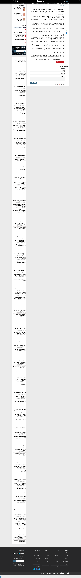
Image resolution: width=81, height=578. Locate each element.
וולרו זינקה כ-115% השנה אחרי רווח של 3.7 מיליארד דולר (19, 367)
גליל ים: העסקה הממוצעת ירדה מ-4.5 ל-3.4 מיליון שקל (20, 192)
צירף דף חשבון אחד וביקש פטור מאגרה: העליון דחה (19, 147)
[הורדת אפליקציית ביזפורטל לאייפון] (16, 553)
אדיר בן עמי (21, 381)
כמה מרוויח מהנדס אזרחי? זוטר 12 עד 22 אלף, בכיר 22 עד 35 (20, 254)
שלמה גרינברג (20, 15)
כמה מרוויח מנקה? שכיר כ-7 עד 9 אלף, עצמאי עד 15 (20, 266)
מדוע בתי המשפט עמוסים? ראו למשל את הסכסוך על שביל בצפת (20, 488)
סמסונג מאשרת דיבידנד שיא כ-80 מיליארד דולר (20, 384)
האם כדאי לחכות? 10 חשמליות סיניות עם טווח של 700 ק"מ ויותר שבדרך (20, 275)
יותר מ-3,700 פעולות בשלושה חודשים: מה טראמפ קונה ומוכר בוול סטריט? (20, 78)
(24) (17, 15)
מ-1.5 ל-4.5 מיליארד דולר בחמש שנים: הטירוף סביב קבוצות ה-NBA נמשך (20, 143)
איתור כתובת (47, 566)
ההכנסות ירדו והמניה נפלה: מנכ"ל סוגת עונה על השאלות (20, 515)
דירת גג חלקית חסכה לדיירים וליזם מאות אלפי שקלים (20, 156)
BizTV (67, 564)
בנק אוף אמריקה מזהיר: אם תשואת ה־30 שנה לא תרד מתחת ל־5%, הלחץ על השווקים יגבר (19, 410)
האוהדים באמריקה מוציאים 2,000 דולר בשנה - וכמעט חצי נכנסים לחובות (20, 139)
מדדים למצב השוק (65, 563)
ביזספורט (24, 140)
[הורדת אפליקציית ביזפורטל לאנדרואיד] (21, 553)
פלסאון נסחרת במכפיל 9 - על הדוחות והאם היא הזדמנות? (20, 284)
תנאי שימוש (41, 546)
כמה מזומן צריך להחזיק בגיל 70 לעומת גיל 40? (20, 65)
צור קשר (37, 546)
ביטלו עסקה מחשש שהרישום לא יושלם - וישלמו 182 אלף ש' (19, 201)
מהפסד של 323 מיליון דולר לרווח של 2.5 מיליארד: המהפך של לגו (20, 99)
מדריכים (24, 180)
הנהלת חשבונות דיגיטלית (37, 555)
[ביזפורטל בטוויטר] (34, 569)
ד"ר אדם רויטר (19, 62)
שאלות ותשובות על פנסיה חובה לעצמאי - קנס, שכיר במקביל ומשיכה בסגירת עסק (19, 178)
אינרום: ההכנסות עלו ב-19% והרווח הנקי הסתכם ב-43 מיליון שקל (19, 480)
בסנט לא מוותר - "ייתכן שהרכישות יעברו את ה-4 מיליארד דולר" (19, 528)
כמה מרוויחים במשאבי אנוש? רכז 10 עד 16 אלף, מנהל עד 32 (19, 241)
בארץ (61, 5)
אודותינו (45, 546)
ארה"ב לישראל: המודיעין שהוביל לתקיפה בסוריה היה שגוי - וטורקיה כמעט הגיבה (20, 187)
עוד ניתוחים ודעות (19, 22)
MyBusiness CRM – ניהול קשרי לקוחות (36, 563)
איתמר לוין (21, 88)
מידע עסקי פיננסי (38, 556)
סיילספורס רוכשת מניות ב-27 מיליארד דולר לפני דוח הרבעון (20, 319)
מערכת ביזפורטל (20, 75)
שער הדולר (33, 3)
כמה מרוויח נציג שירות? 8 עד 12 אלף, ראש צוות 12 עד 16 (20, 271)
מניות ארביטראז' (47, 558)
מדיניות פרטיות (33, 546)
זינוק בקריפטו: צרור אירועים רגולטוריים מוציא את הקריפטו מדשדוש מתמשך (17, 19)
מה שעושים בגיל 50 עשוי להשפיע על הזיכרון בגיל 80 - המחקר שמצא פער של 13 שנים (19, 210)
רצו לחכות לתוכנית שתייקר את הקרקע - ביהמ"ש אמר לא (19, 173)
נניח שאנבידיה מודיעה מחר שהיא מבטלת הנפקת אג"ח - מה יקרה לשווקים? (18, 13)
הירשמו (67, 1)
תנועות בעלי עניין (65, 561)
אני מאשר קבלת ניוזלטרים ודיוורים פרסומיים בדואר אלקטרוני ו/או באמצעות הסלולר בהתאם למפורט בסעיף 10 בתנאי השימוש (20, 53)
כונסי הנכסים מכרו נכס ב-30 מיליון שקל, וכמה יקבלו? (20, 423)
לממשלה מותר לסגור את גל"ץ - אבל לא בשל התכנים (20, 501)
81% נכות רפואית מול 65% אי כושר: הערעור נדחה (20, 151)
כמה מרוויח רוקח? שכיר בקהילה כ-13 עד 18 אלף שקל (20, 237)
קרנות (67, 556)
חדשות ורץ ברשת (56, 566)
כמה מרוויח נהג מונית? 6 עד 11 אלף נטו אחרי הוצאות (19, 113)
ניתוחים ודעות (22, 5)
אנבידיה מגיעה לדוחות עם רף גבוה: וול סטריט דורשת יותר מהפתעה (20, 224)
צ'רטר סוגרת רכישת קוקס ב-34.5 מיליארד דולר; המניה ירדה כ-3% (21, 419)
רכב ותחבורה (24, 276)
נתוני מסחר (37, 3)
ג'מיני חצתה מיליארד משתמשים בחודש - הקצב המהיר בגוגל (19, 126)
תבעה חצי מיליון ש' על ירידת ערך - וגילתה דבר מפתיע (20, 397)
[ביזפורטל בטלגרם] (15, 1)
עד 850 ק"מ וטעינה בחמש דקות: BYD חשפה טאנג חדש (20, 311)
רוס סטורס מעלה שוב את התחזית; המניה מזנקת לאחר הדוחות (20, 524)
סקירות (57, 556)
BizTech (24, 127)
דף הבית (49, 546)
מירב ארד (22, 123)
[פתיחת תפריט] (77, 1)
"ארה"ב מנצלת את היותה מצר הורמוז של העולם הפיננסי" (20, 471)
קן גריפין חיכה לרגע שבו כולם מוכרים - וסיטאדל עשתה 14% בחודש (20, 346)
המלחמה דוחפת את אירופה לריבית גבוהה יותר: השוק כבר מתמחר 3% (20, 405)
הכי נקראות (23, 25)
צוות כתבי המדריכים (20, 180)
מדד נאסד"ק (47, 553)
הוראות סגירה (56, 564)
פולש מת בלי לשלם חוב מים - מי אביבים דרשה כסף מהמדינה (21, 359)
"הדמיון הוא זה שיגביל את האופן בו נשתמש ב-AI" (20, 445)
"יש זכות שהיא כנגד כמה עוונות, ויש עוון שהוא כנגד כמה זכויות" (19, 82)
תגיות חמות (57, 552)
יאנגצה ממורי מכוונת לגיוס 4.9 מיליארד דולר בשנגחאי (19, 354)
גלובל (54, 3)
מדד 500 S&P (47, 556)
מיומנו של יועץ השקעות (22, 105)
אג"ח (67, 553)
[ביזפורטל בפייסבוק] (13, 1)
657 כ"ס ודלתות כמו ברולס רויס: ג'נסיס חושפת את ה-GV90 (20, 306)
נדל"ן (51, 3)
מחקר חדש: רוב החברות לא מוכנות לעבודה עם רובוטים (20, 433)
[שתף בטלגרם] (66, 33)
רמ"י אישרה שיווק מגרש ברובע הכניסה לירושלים (20, 450)
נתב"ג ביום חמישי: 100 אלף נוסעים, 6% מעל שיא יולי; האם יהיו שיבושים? (19, 122)
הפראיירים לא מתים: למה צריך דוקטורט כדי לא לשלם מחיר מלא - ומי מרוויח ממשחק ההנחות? (19, 205)
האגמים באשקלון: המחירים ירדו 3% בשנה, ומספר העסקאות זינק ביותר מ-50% (20, 293)
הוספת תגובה (60, 61)
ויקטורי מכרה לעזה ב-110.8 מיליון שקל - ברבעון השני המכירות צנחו (20, 130)
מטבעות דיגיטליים (65, 567)
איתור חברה (38, 561)
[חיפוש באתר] (79, 1)
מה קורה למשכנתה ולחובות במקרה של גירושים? (20, 196)
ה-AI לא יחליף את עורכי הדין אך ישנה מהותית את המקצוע (20, 91)
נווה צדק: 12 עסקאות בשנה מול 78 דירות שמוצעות (20, 289)
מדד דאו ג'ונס (47, 555)
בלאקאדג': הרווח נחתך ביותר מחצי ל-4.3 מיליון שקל (20, 475)
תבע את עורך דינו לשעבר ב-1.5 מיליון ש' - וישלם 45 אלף (20, 183)
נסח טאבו (48, 563)
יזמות (25, 161)
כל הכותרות (63, 3)
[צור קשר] (17, 1)
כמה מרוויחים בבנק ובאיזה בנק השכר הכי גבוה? (20, 117)
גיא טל (21, 20)
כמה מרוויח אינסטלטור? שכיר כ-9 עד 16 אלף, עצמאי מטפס (20, 232)
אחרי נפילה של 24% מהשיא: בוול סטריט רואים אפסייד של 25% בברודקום (19, 371)
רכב (41, 3)
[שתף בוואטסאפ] (66, 30)
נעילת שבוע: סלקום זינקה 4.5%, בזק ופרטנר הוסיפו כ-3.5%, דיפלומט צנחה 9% (20, 510)
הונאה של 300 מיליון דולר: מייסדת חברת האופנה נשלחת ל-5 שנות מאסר (20, 537)
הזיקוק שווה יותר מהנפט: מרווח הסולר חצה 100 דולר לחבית (20, 541)
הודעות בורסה (56, 555)
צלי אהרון (22, 290)
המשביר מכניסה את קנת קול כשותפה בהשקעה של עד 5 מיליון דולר (20, 484)
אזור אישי (57, 553)
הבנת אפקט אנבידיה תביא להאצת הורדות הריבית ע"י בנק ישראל (20, 61)
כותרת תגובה (62, 73)
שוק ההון (58, 3)
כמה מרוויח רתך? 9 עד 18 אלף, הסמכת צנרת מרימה (20, 249)
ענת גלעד (22, 71)
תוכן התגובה (63, 76)
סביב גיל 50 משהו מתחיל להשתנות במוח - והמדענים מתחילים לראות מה (20, 298)
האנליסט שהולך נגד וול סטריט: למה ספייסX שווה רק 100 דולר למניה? (20, 380)
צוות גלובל (22, 316)
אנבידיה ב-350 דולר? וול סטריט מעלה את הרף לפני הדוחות (20, 70)
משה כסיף (22, 189)
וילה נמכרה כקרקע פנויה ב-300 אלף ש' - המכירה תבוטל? (20, 169)
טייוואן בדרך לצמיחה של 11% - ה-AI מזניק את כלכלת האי (20, 454)
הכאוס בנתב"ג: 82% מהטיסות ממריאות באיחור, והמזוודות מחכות (20, 463)
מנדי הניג (21, 516)
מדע (25, 212)
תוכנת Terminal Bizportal (36, 552)
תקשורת (57, 558)
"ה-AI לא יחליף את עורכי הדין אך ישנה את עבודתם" (20, 505)
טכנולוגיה (44, 3)
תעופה (25, 123)
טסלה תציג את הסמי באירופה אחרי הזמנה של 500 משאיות (20, 415)
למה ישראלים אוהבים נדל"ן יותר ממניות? (21, 104)
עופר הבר (20, 10)
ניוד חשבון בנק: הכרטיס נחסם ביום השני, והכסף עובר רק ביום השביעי (20, 164)
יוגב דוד (17, 105)
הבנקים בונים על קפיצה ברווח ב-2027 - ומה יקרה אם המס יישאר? (19, 134)
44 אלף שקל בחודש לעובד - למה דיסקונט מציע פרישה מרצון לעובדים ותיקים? (20, 108)
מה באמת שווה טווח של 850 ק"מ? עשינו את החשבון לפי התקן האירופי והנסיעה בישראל (20, 324)
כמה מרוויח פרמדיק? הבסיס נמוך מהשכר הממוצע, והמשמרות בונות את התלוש (20, 279)
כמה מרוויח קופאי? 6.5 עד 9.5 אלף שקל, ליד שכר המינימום (20, 245)
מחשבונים (22, 3)
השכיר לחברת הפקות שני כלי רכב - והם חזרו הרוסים (20, 337)
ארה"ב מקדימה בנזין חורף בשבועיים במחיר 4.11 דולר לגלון (20, 341)
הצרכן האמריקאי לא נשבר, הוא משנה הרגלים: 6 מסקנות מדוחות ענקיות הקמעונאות (20, 519)
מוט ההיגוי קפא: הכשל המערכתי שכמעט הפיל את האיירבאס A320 (18, 8)
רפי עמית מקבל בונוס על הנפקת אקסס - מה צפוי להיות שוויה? (20, 95)
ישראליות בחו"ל (47, 552)
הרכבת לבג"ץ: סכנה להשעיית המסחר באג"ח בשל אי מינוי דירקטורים (20, 441)
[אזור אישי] (64, 1)
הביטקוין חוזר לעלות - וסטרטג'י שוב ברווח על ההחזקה (20, 388)
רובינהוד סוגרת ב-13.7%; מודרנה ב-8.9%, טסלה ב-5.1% (21, 315)
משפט (48, 3)
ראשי (68, 3)
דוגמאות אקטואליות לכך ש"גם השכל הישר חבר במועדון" (20, 437)
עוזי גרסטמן (21, 153)
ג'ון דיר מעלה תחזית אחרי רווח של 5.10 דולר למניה (20, 376)
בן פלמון (21, 140)
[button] (0, 577)
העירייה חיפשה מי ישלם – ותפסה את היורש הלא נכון (20, 258)
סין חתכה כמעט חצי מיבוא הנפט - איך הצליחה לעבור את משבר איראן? (20, 215)
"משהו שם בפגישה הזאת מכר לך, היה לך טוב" (20, 87)
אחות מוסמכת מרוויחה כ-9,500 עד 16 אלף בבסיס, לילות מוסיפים (20, 228)
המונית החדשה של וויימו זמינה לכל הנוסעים (20, 302)
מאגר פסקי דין (38, 558)
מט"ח (67, 555)
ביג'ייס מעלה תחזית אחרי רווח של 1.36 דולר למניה (20, 393)
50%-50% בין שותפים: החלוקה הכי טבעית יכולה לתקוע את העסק (20, 160)
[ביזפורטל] (40, 1)
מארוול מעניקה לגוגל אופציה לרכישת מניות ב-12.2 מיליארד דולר (20, 333)
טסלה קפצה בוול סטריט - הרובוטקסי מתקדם (20, 219)
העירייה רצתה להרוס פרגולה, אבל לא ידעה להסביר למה (20, 532)
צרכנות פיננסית (24, 207)
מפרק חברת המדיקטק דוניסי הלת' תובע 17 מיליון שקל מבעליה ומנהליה (20, 467)
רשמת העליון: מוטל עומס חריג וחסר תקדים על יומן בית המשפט (20, 497)
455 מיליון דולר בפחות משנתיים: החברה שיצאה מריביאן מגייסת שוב (20, 329)
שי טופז (63, 14)
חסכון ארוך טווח (66, 558)
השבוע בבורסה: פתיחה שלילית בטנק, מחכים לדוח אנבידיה (20, 74)
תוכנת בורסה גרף (38, 553)
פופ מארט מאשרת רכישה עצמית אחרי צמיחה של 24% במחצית (20, 363)
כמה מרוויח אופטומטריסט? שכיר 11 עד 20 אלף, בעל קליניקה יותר (20, 262)
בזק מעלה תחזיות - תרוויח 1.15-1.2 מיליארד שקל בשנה (20, 492)
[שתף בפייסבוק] (66, 32)
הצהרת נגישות (56, 567)
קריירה (25, 114)
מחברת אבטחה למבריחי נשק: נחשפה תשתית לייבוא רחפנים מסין (20, 350)
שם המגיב (63, 70)
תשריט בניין (47, 564)
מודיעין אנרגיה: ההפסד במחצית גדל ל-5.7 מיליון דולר (20, 458)
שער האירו (57, 563)
